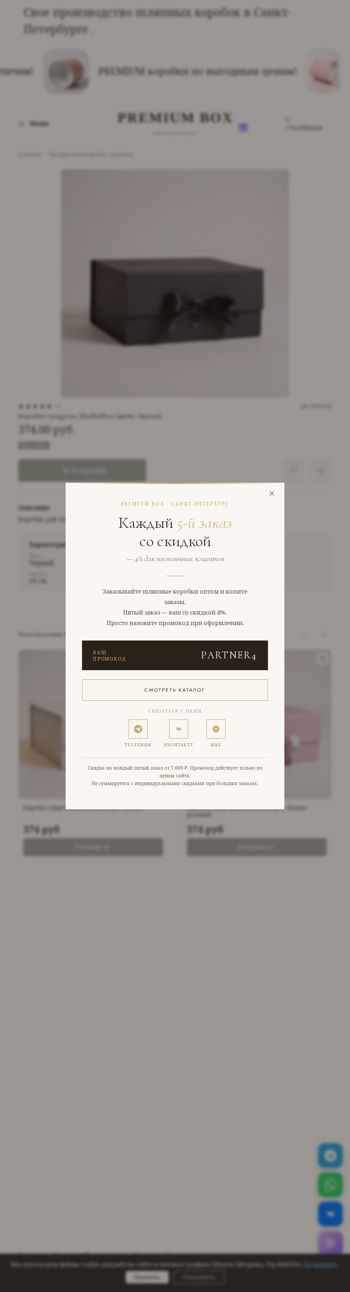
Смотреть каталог (174, 689)
